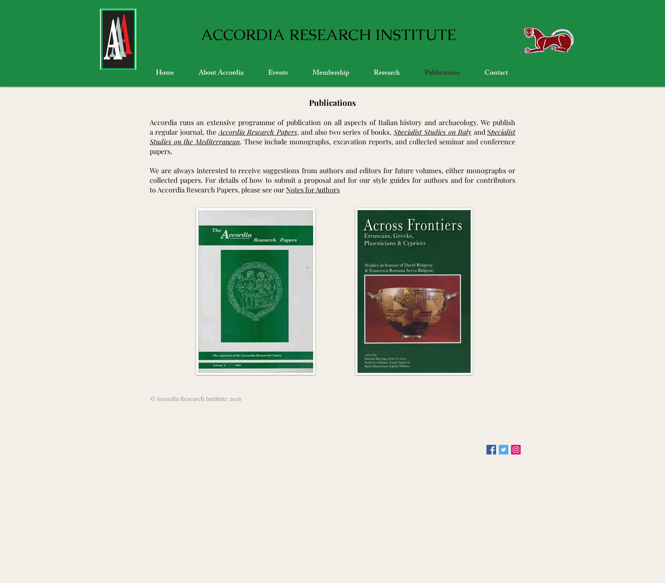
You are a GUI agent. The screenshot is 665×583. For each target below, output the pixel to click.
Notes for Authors (313, 189)
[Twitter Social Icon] (503, 449)
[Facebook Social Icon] (491, 449)
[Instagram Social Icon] (516, 449)
